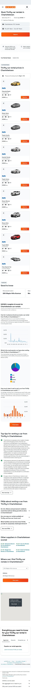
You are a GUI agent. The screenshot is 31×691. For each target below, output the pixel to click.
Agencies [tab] (5, 640)
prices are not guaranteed (7, 676)
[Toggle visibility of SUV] (12, 375)
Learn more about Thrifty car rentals (13, 649)
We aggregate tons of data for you (11, 683)
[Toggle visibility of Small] (12, 377)
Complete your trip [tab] (23, 640)
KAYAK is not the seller (8, 680)
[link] (15, 425)
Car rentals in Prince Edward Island (14, 662)
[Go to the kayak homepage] (10, 7)
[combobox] (6, 17)
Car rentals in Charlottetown (7, 664)
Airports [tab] (13, 640)
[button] (2, 7)
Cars (13, 661)
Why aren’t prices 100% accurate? (11, 686)
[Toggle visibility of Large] (12, 382)
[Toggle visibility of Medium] (13, 379)
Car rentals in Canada (20, 661)
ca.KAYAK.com (7, 661)
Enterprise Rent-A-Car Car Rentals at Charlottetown (8, 545)
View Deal (25, 97)
